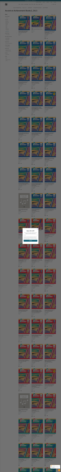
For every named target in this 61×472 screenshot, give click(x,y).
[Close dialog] (37, 229)
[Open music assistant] (59, 470)
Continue (30, 240)
